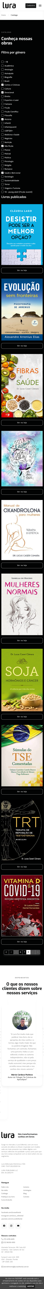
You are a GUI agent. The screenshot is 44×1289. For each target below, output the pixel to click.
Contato (26, 1197)
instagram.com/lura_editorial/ (12, 1216)
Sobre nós (5, 1187)
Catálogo (4, 1193)
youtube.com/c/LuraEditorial (11, 1219)
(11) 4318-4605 (8, 1239)
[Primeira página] (6, 952)
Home (3, 15)
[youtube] (18, 1226)
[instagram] (11, 1226)
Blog (25, 1193)
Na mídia (4, 1190)
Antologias (27, 1190)
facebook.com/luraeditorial (11, 1212)
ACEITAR (30, 1286)
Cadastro (31, 5)
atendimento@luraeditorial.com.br (16, 1267)
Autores (26, 1187)
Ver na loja (22, 270)
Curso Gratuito (6, 1200)
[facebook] (4, 1226)
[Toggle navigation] (40, 6)
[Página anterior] (11, 952)
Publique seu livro (8, 1197)
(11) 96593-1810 (9, 1242)
